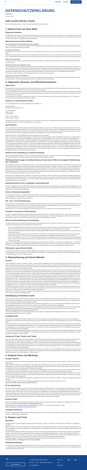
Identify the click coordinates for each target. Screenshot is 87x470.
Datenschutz (60, 465)
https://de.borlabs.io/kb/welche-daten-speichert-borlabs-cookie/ (21, 310)
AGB (58, 462)
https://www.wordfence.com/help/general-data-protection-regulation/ (22, 439)
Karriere (58, 2)
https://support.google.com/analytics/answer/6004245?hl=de (20, 406)
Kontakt (65, 2)
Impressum (59, 459)
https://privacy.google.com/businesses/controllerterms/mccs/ (21, 382)
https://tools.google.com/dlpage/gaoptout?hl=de (30, 403)
